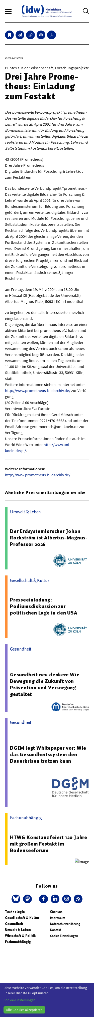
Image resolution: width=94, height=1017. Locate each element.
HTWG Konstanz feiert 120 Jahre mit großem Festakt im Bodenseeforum (48, 844)
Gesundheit (14, 923)
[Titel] (9, 35)
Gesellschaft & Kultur (22, 917)
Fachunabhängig (18, 941)
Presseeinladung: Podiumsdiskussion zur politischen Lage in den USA (43, 606)
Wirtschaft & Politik (20, 935)
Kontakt (55, 930)
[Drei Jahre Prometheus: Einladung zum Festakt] (20, 35)
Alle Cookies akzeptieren (24, 1009)
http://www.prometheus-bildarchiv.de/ (37, 390)
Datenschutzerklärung (65, 924)
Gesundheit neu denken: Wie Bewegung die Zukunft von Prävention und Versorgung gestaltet (45, 684)
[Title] (30, 35)
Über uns (56, 912)
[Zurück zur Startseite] (47, 11)
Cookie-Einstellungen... (21, 1000)
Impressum (57, 918)
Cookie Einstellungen (64, 936)
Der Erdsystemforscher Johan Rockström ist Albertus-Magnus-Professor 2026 (49, 537)
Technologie (15, 911)
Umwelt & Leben (18, 929)
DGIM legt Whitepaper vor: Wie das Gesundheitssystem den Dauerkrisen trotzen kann (48, 754)
